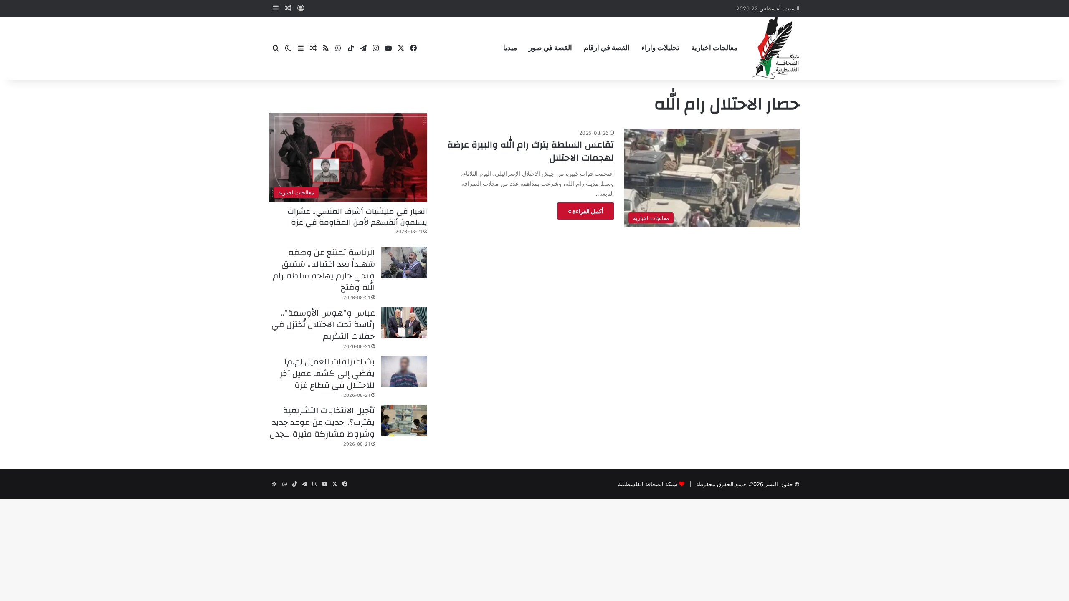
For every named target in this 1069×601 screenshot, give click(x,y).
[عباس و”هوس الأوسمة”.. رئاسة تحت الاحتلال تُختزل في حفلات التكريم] (404, 322)
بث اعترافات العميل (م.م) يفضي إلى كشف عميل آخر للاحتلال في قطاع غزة (327, 373)
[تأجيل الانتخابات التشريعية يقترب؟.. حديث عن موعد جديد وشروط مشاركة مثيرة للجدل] (404, 420)
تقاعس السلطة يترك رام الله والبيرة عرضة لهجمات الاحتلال (530, 151)
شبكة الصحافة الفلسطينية (647, 484)
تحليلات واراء (660, 48)
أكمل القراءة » (585, 211)
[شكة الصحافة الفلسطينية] (776, 48)
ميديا (510, 48)
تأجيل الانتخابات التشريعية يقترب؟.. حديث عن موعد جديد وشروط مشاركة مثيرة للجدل (322, 422)
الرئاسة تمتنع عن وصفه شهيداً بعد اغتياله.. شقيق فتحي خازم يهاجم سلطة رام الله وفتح (324, 270)
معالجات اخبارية (714, 48)
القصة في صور (550, 48)
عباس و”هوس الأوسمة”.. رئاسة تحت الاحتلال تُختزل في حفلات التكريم (323, 324)
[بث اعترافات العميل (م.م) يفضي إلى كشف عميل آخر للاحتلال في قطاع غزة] (404, 371)
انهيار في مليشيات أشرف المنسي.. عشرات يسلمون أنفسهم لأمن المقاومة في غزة (357, 217)
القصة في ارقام (607, 48)
